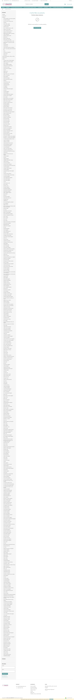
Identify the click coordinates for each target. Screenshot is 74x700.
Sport (4, 50)
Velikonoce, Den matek (7, 29)
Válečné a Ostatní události (7, 32)
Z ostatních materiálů (7, 25)
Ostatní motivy (6, 46)
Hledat (46, 4)
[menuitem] (3, 7)
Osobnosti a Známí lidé (7, 52)
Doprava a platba (27, 0)
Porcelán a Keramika (7, 19)
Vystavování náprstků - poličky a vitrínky (8, 56)
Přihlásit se (5, 673)
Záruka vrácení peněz (43, 0)
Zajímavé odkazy (33, 690)
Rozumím (51, 699)
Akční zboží (4, 15)
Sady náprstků (6, 44)
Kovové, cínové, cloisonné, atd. (8, 21)
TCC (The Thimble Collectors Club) (9, 41)
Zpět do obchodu (37, 27)
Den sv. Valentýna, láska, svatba (8, 28)
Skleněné (5, 22)
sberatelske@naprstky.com (21, 686)
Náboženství (5, 37)
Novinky (3, 14)
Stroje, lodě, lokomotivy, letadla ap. (9, 47)
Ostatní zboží (4, 57)
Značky (3, 59)
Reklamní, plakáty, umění (7, 35)
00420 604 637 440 (20, 687)
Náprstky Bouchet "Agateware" (49, 689)
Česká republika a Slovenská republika (9, 18)
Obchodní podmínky (35, 0)
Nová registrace (4, 675)
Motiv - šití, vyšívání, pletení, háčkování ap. (9, 49)
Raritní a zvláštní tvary (7, 38)
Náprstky (3, 17)
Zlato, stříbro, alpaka (7, 24)
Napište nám (32, 692)
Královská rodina (6, 26)
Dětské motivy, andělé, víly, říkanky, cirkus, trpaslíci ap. (9, 34)
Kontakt (31, 691)
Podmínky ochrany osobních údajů (35, 693)
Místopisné (5, 55)
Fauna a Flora (5, 53)
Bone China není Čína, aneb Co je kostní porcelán (51, 687)
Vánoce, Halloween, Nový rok (8, 30)
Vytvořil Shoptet (69, 697)
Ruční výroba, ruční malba (7, 39)
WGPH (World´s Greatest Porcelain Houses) (9, 43)
